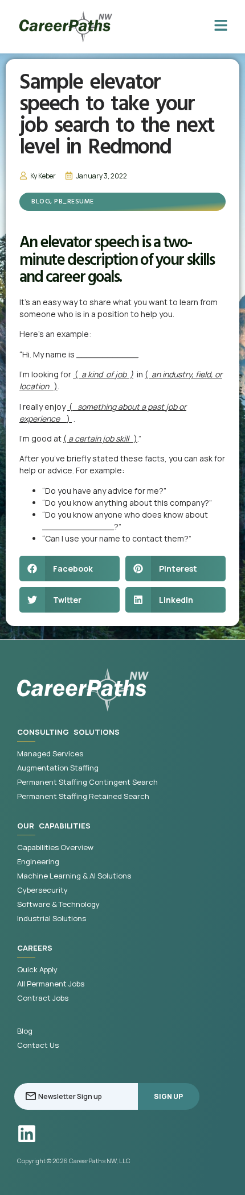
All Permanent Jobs (50, 984)
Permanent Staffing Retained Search (83, 796)
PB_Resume (74, 201)
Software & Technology (58, 904)
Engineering (38, 861)
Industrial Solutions (51, 918)
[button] (69, 568)
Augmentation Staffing (58, 768)
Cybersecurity (42, 890)
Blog (40, 201)
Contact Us (38, 1045)
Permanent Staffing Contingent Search (87, 782)
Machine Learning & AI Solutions (74, 876)
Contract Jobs (42, 998)
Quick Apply (37, 969)
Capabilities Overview (55, 847)
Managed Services (50, 753)
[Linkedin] (26, 1133)
